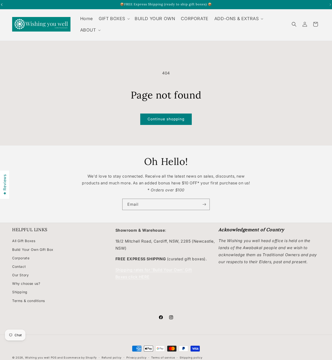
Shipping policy (191, 357)
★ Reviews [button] (4, 184)
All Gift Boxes (23, 241)
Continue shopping (166, 119)
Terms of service (163, 357)
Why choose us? (26, 283)
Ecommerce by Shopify (80, 357)
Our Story (20, 275)
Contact (19, 266)
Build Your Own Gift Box (32, 249)
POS (54, 357)
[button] (114, 18)
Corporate (20, 258)
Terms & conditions (28, 300)
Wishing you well (37, 357)
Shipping (19, 292)
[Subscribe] (204, 204)
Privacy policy (136, 357)
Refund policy (112, 357)
